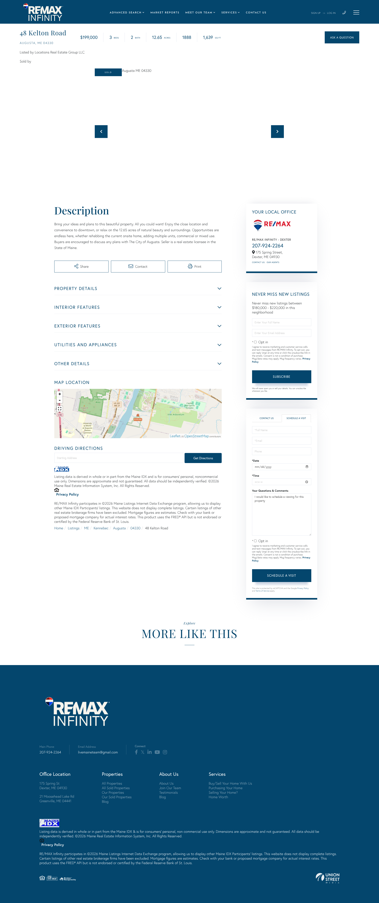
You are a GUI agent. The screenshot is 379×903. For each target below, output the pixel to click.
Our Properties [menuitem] (113, 792)
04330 (135, 528)
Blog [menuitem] (105, 801)
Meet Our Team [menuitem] (199, 13)
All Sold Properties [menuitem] (116, 788)
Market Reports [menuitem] (164, 13)
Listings (74, 528)
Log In (331, 13)
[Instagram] (165, 752)
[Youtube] (157, 752)
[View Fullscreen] (60, 409)
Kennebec (101, 528)
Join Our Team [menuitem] (170, 788)
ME (86, 528)
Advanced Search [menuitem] (126, 13)
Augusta (119, 528)
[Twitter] (142, 752)
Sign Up (316, 13)
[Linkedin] (149, 752)
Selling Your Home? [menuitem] (223, 792)
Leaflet (175, 436)
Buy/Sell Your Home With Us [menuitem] (230, 783)
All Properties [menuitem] (112, 783)
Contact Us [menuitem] (256, 13)
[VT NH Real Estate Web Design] (328, 878)
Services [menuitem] (229, 13)
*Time (255, 475)
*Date (255, 460)
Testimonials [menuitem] (168, 792)
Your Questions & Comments (270, 490)
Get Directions (203, 458)
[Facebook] (136, 752)
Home (58, 528)
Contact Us (258, 262)
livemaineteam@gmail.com (98, 752)
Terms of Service (262, 591)
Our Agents (273, 262)
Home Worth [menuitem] (218, 797)
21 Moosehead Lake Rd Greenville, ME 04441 (56, 798)
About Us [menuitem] (166, 783)
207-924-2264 (267, 245)
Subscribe (281, 376)
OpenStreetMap (196, 436)
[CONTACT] (342, 37)
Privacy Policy (67, 494)
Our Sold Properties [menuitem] (117, 797)
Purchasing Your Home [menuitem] (225, 788)
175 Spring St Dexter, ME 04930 (53, 785)
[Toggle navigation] (356, 12)
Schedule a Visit (296, 418)
